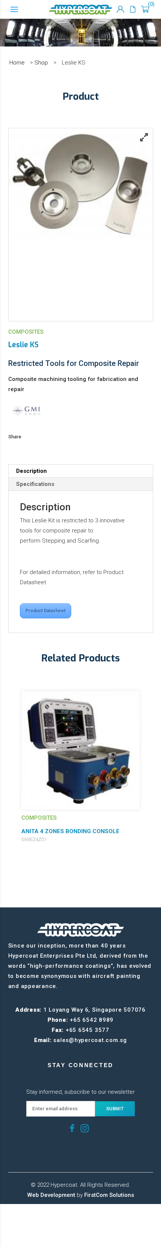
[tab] (81, 471)
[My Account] (120, 9)
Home (17, 62)
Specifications (35, 484)
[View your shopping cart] (145, 9)
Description (31, 471)
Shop (41, 62)
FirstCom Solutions (109, 1195)
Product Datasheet (45, 610)
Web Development (51, 1195)
